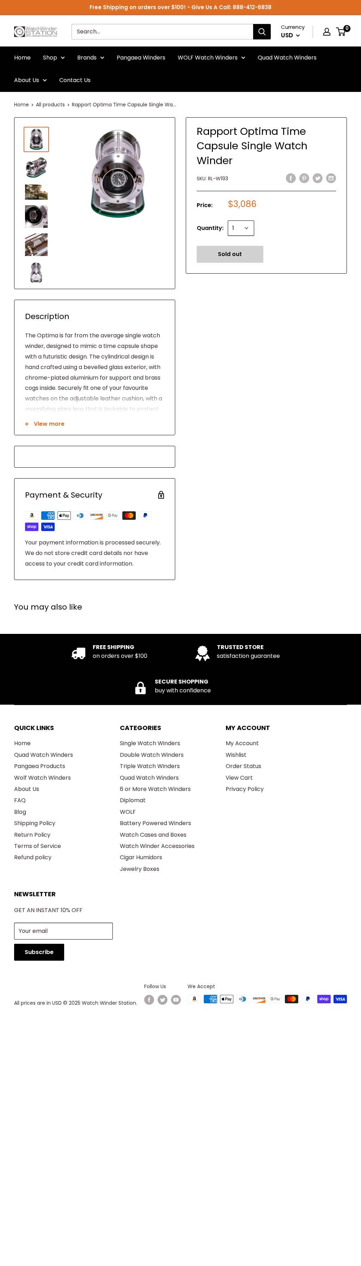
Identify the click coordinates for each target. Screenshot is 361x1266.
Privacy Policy (245, 789)
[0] (341, 31)
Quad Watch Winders (43, 755)
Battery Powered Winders (155, 823)
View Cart (239, 778)
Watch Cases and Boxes (153, 835)
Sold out (230, 254)
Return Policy (32, 835)
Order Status (243, 766)
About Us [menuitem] (26, 80)
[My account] (326, 32)
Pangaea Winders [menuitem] (141, 58)
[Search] (262, 31)
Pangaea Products (39, 766)
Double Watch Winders (152, 755)
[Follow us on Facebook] (149, 1000)
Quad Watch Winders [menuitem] (287, 58)
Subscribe (39, 952)
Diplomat (133, 800)
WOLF (128, 812)
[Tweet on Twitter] (318, 178)
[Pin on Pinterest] (304, 178)
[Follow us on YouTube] (176, 1000)
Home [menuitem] (22, 58)
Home (21, 104)
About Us (26, 789)
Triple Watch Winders (150, 766)
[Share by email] (331, 178)
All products (50, 104)
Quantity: (210, 228)
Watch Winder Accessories (157, 846)
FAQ (20, 800)
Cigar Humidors (141, 857)
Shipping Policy (34, 823)
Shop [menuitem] (50, 58)
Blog (20, 812)
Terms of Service (37, 846)
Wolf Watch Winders (42, 778)
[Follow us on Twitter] (162, 1000)
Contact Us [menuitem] (75, 80)
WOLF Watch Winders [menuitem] (208, 58)
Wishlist (236, 755)
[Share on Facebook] (291, 178)
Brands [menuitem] (87, 58)
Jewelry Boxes (139, 869)
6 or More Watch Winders (155, 789)
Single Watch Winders (150, 743)
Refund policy (32, 857)
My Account (242, 743)
